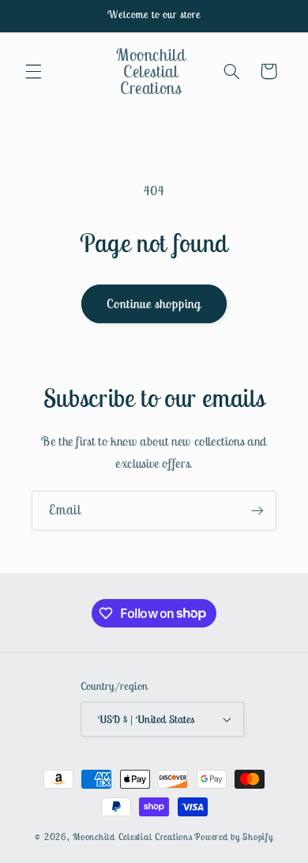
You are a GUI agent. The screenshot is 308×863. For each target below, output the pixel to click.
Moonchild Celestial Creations (132, 836)
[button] (33, 71)
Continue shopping (154, 303)
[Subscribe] (257, 510)
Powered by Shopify (233, 836)
